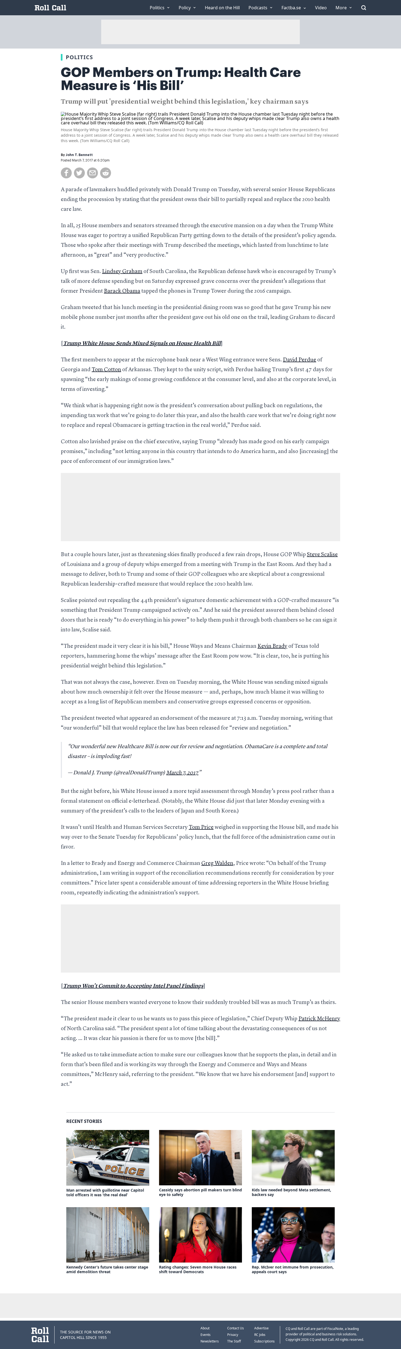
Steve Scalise (322, 554)
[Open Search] (363, 7)
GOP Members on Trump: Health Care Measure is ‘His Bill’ (181, 79)
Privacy (232, 1334)
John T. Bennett (79, 155)
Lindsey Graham (122, 271)
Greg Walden (217, 863)
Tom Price (201, 827)
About (205, 1328)
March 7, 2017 (182, 773)
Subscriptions (264, 1341)
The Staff (234, 1341)
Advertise (261, 1328)
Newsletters (209, 1341)
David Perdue (299, 360)
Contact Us (235, 1328)
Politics (79, 57)
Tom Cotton (106, 370)
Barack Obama (122, 291)
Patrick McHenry (319, 1019)
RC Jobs (259, 1334)
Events (205, 1334)
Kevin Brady (272, 646)
